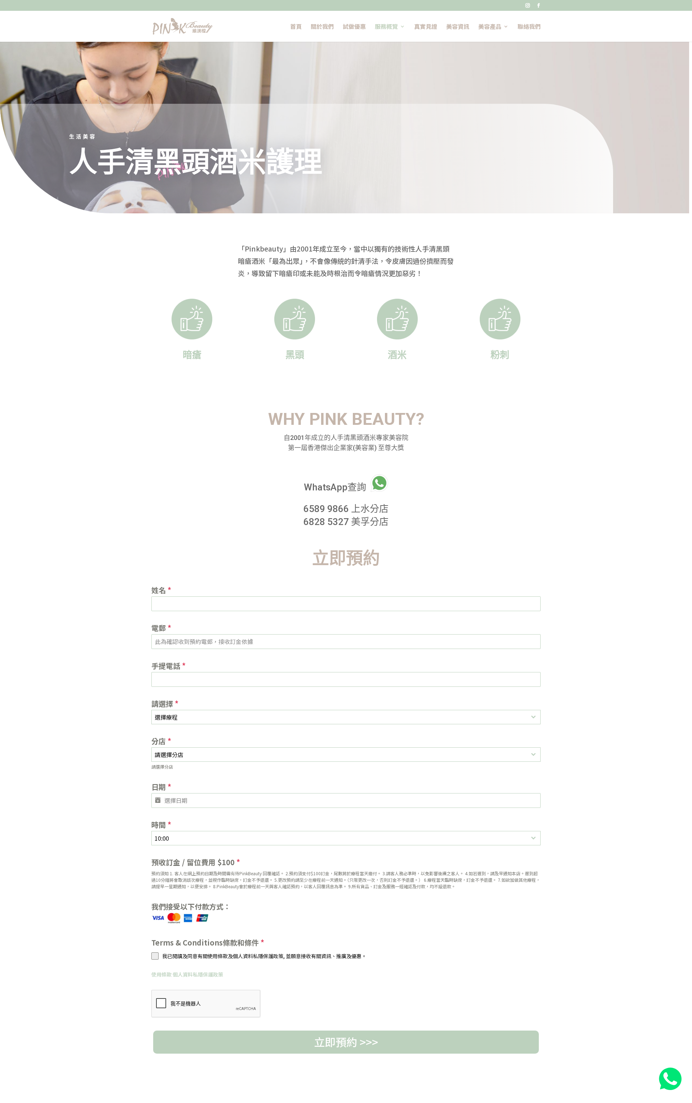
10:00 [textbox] (162, 838)
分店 (161, 741)
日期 (161, 787)
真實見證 (425, 27)
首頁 (296, 27)
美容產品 (489, 27)
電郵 (161, 628)
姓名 (161, 590)
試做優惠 (354, 27)
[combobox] (346, 717)
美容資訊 (457, 27)
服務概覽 (386, 27)
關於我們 (322, 27)
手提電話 (168, 666)
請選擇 (164, 703)
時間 (161, 824)
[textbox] (339, 717)
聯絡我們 (529, 27)
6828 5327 (326, 521)
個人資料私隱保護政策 (198, 974)
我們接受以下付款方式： (191, 906)
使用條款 (161, 974)
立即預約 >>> (346, 1042)
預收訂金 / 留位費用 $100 (195, 862)
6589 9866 (326, 508)
